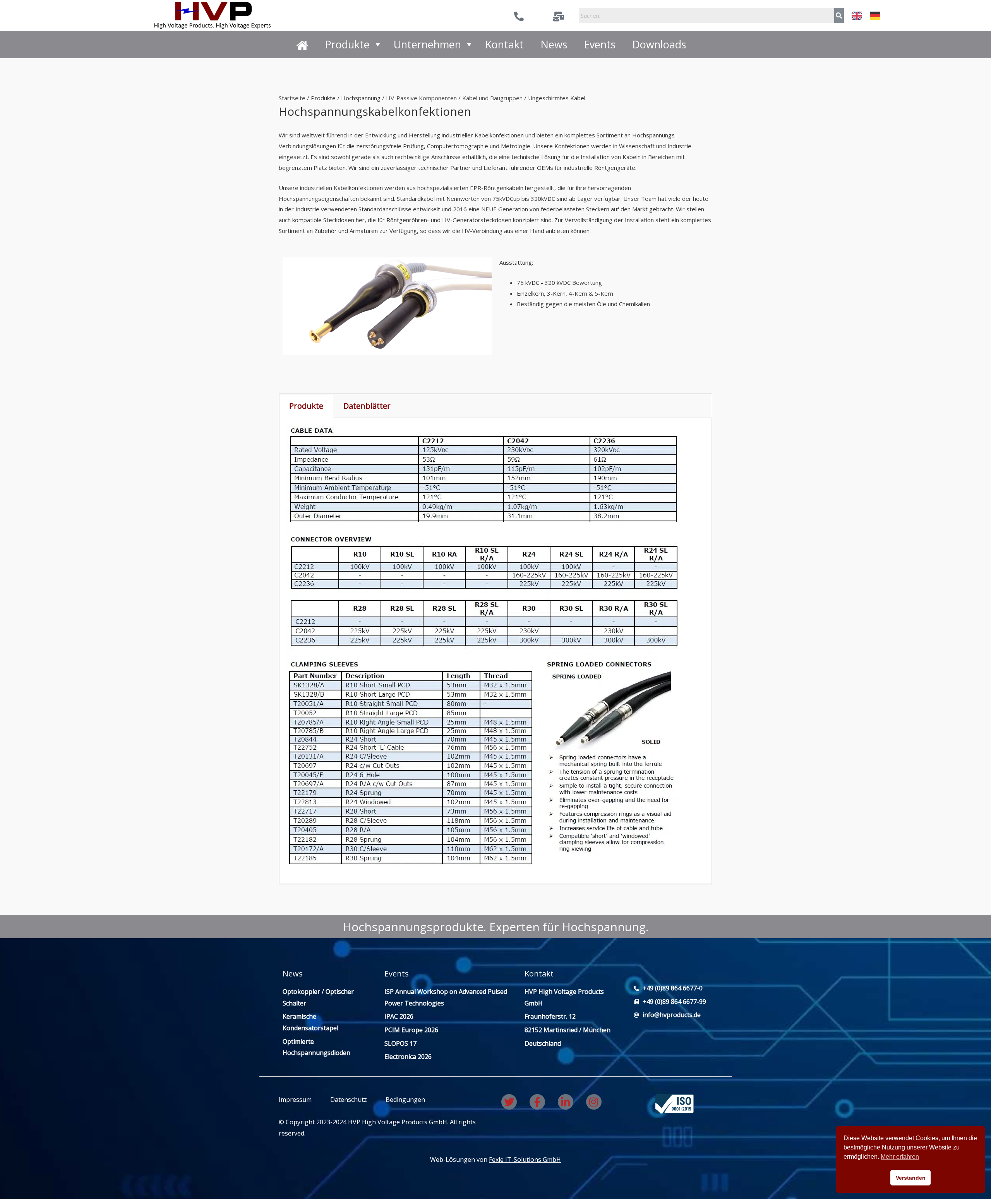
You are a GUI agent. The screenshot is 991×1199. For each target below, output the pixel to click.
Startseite (292, 98)
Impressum (295, 1099)
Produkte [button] (347, 44)
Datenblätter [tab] (367, 406)
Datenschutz (348, 1099)
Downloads (659, 44)
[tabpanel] (495, 651)
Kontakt (504, 44)
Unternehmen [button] (427, 44)
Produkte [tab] (306, 406)
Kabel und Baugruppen (492, 98)
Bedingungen (404, 1099)
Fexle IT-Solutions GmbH (525, 1159)
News (553, 44)
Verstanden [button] (911, 1178)
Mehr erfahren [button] (900, 1156)
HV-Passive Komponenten (421, 98)
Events (600, 44)
